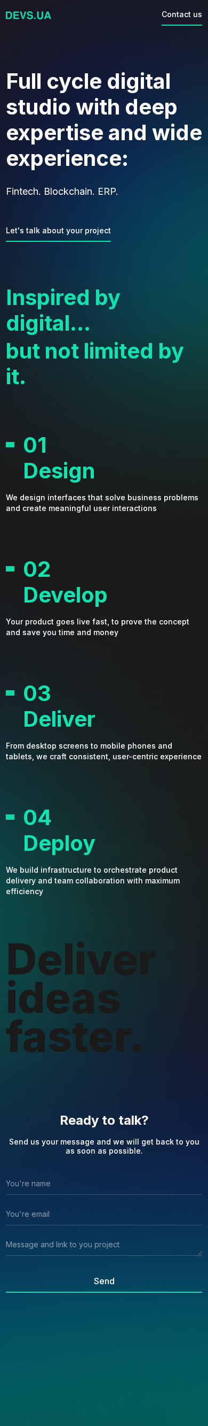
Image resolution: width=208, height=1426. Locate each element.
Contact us (182, 14)
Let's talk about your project (58, 230)
